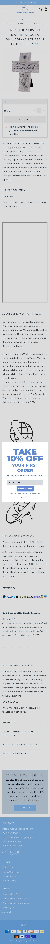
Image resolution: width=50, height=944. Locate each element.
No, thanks (25, 497)
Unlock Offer (25, 488)
